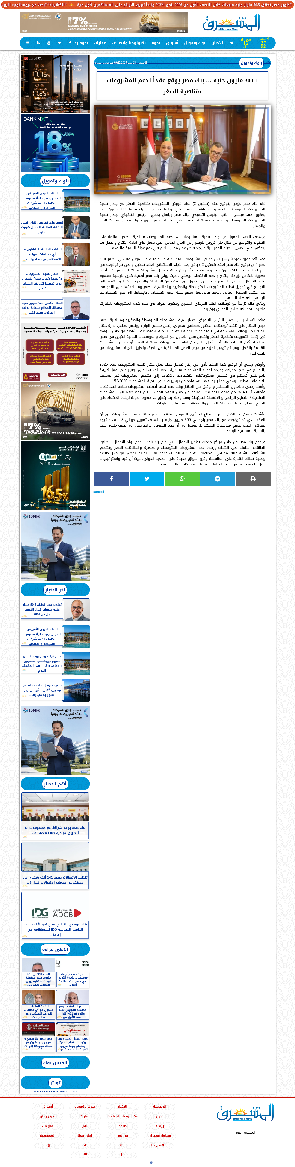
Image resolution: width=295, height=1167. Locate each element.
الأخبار (217, 42)
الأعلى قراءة (55, 949)
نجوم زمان (79, 42)
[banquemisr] (55, 352)
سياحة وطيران (159, 1136)
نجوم (155, 42)
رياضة (159, 1126)
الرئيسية (159, 1106)
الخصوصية (47, 1136)
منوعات (47, 1126)
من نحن (122, 1136)
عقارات (100, 42)
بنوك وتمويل (195, 42)
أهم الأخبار (55, 784)
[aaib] (104, 22)
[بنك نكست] (55, 143)
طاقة (122, 1126)
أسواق (172, 42)
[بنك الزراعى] (55, 475)
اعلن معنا (85, 1136)
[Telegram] (217, 479)
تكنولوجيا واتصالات (129, 42)
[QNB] (55, 546)
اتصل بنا (157, 1145)
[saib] (55, 84)
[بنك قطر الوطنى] (55, 740)
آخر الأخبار (55, 590)
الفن (84, 1126)
